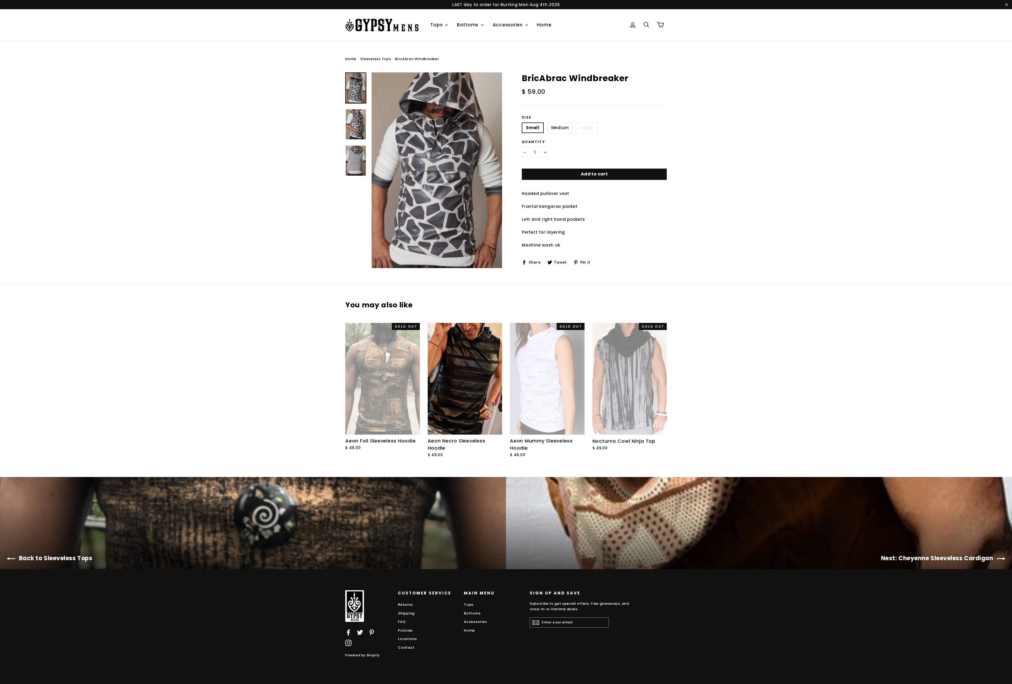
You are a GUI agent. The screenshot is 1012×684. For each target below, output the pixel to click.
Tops (437, 25)
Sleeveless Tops (375, 58)
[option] (437, 170)
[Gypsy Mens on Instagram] (348, 642)
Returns (405, 604)
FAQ (402, 621)
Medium (560, 127)
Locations (407, 638)
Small (532, 127)
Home (544, 25)
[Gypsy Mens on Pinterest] (371, 632)
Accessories (508, 25)
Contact (406, 647)
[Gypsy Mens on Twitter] (360, 632)
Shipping (406, 613)
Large (587, 127)
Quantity (533, 142)
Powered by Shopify (362, 655)
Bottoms (468, 25)
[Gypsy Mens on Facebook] (348, 632)
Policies (405, 630)
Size (527, 117)
